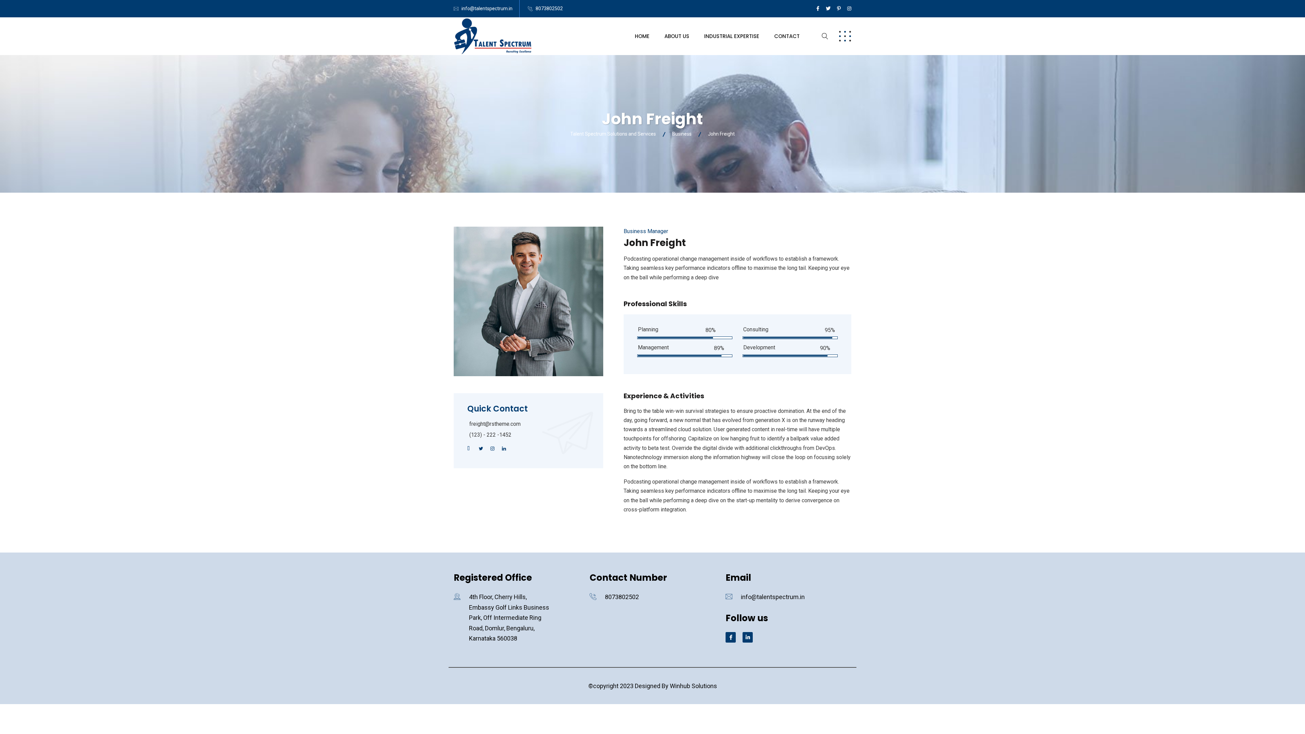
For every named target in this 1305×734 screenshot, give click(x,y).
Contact (787, 36)
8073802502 (549, 8)
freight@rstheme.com (495, 424)
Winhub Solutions (693, 685)
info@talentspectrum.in (487, 8)
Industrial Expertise (731, 36)
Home (642, 36)
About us (676, 36)
